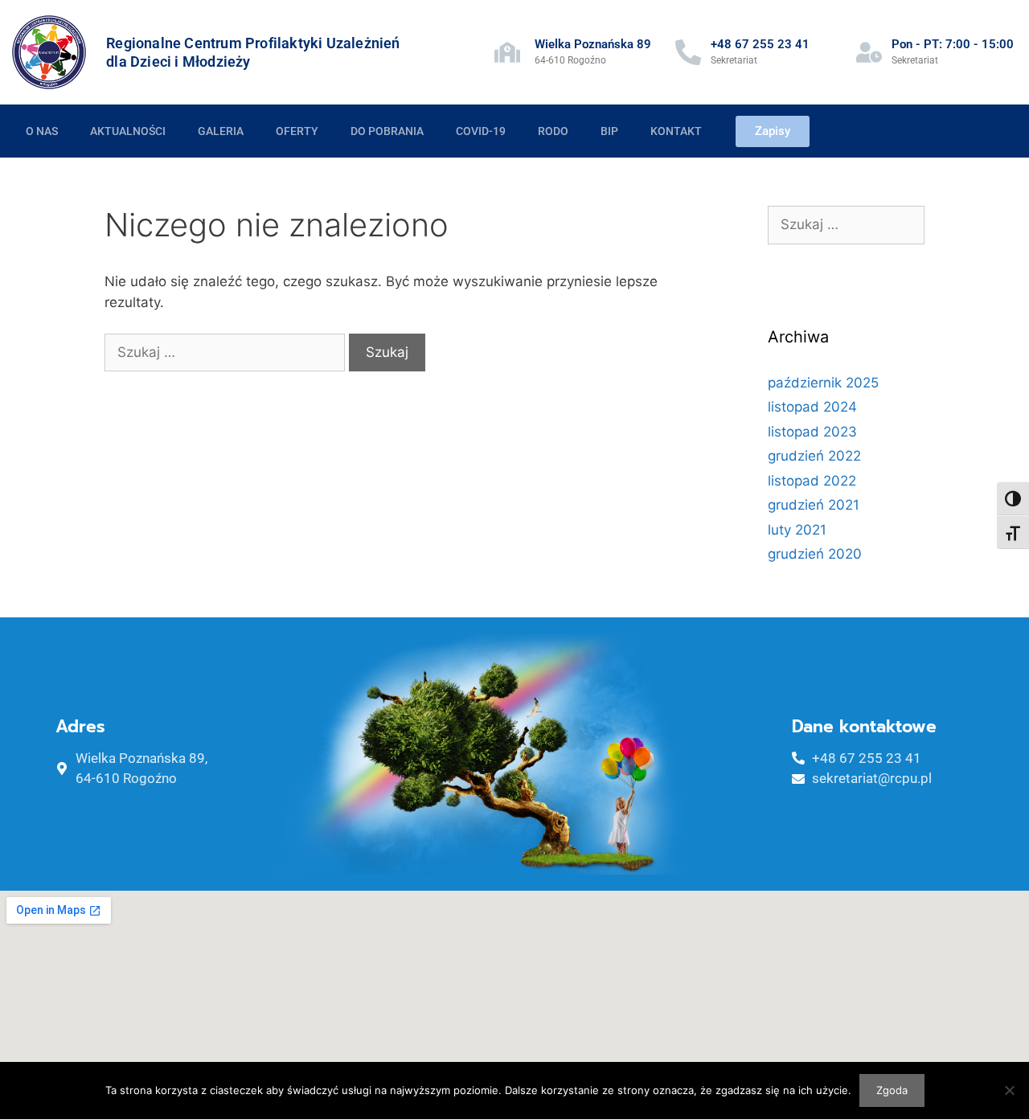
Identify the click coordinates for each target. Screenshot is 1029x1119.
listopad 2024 (812, 407)
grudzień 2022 (814, 456)
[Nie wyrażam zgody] (1009, 1090)
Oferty (297, 131)
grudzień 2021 (813, 505)
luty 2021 (797, 530)
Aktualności (128, 131)
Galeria (221, 131)
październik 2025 (823, 383)
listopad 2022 (812, 481)
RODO (553, 131)
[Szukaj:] (227, 352)
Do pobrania (387, 131)
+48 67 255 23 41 (760, 44)
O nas (42, 131)
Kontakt (676, 131)
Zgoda (892, 1090)
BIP (609, 131)
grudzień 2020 (815, 554)
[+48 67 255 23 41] (688, 52)
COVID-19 (481, 131)
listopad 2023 (812, 432)
